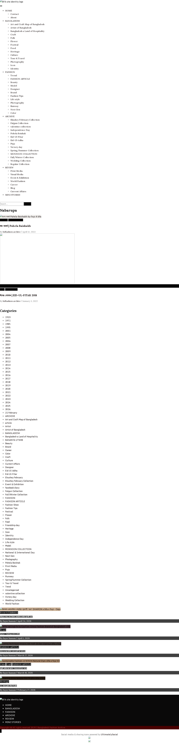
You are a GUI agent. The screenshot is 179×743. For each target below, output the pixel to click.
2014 (7, 368)
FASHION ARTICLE (20, 79)
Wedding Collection (20, 160)
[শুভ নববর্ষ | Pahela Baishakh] (20, 216)
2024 (7, 402)
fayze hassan (9, 621)
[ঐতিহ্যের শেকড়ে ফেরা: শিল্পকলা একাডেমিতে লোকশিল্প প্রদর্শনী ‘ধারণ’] (30, 609)
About (13, 17)
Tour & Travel (17, 58)
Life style (15, 99)
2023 (7, 399)
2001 (7, 331)
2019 (7, 385)
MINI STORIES (12, 194)
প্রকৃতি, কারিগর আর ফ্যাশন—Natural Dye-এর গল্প (13, 668)
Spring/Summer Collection (24, 150)
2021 (7, 392)
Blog (12, 188)
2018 (2, 289)
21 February (11, 412)
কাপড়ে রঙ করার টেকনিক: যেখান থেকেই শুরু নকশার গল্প (12, 651)
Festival (14, 44)
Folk (12, 38)
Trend (13, 75)
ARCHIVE (10, 116)
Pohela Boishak (18, 133)
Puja (12, 143)
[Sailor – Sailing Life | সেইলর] (35, 626)
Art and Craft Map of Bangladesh (27, 24)
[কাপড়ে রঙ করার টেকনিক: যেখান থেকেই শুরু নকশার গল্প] (30, 643)
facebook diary (12, 487)
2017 (7, 378)
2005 (7, 337)
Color (13, 113)
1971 (7, 320)
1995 (7, 327)
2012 (7, 361)
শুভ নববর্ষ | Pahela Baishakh (15, 225)
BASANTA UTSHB (14, 440)
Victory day (16, 147)
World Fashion (17, 181)
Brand (13, 92)
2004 (7, 334)
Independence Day (20, 130)
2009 (7, 351)
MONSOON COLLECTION (23, 154)
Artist (8, 426)
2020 (7, 389)
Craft (13, 34)
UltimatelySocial (109, 734)
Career (14, 184)
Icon (12, 65)
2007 (7, 344)
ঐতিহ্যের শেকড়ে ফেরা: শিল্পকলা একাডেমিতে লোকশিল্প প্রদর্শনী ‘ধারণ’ (16, 617)
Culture (14, 55)
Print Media (16, 171)
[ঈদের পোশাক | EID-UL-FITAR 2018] (37, 282)
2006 (7, 341)
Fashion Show (12, 504)
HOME (8, 10)
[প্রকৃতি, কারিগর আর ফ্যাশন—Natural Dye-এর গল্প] (30, 661)
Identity (14, 68)
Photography (17, 61)
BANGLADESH (12, 21)
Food (13, 48)
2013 (7, 365)
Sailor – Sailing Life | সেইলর (10, 634)
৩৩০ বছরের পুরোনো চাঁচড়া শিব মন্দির (8, 686)
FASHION (10, 72)
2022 (7, 395)
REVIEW (9, 167)
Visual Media (16, 174)
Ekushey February (14, 477)
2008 (7, 348)
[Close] (1, 304)
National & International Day (20, 552)
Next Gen (15, 109)
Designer (15, 89)
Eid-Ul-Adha (16, 140)
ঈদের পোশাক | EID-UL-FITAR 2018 (18, 295)
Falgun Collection (19, 123)
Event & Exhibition (19, 177)
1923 (7, 317)
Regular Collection (19, 164)
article (8, 423)
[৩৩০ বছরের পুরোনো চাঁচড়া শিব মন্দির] (22, 678)
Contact (14, 14)
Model (13, 85)
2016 (7, 375)
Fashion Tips (16, 96)
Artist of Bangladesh (20, 27)
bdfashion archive (12, 231)
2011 (7, 358)
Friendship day (12, 525)
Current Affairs (18, 191)
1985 (7, 324)
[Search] (1, 200)
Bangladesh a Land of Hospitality (27, 31)
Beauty (13, 82)
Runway (14, 106)
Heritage (15, 51)
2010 (7, 354)
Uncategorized (12, 590)
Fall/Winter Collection (22, 157)
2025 (7, 406)
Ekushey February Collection (25, 119)
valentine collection (20, 126)
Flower (14, 41)
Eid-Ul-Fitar (16, 137)
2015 (7, 371)
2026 (7, 409)
